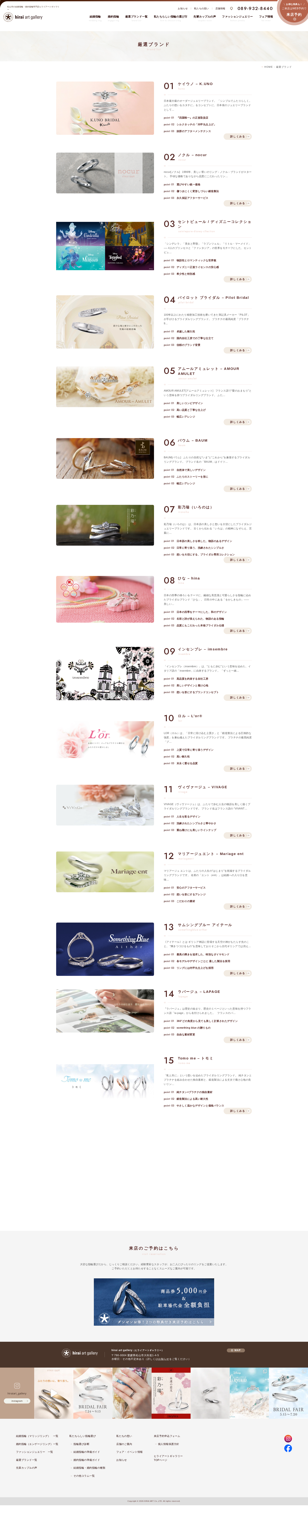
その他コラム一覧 (84, 1475)
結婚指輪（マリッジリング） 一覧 (37, 1436)
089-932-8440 (255, 8)
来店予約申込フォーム (167, 1436)
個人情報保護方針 (168, 1444)
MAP (237, 1350)
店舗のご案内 (124, 1444)
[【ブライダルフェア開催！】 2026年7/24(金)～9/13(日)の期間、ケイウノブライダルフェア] (92, 1393)
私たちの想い (201, 8)
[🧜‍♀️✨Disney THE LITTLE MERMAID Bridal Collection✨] (249, 1393)
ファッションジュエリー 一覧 (34, 1452)
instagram (17, 1401)
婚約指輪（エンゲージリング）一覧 (37, 1444)
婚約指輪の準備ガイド (86, 1460)
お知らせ (183, 8)
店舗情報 (220, 8)
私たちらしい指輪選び (82, 1436)
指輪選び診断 (81, 1444)
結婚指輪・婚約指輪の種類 (89, 1467)
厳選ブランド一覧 (26, 1460)
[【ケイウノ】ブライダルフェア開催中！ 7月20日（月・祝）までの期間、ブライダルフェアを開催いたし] (288, 1393)
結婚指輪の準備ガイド (86, 1452)
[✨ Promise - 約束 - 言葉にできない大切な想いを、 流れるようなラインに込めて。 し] (210, 1393)
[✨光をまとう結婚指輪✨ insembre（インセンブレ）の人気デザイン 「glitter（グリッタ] (132, 1393)
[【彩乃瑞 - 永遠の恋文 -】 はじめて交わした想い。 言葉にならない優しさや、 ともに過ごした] (171, 1393)
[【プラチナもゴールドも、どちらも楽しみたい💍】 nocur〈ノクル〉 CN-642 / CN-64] (53, 1393)
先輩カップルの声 (26, 1467)
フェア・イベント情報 (129, 1452)
